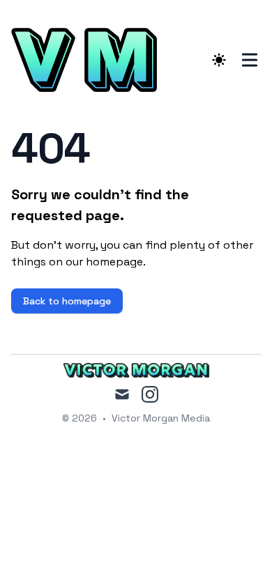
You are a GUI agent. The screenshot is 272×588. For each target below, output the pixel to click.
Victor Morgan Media (161, 418)
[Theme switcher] (219, 60)
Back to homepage (67, 301)
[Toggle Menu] (250, 60)
